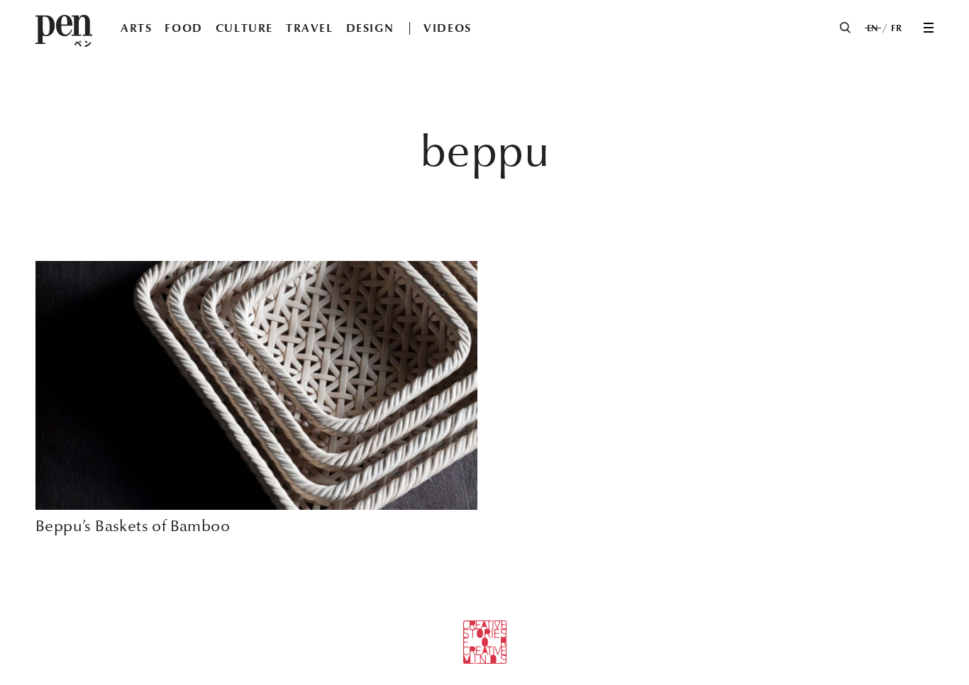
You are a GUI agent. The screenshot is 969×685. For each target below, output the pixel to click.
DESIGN (370, 28)
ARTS (136, 28)
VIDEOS (447, 28)
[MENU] (928, 27)
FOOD (183, 28)
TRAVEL (309, 28)
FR (896, 28)
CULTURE (244, 28)
